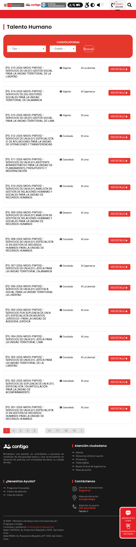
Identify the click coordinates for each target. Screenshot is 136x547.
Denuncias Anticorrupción (89, 455)
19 (74, 430)
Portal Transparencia (56, 5)
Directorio (81, 459)
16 (49, 430)
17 (57, 430)
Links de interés (15, 494)
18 (66, 430)
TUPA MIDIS (82, 462)
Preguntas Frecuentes (18, 487)
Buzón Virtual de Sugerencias (91, 466)
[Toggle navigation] (5, 12)
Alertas (79, 452)
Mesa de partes (83, 469)
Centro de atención (17, 491)
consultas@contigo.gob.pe (40, 526)
